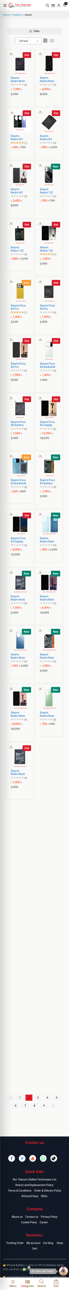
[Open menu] (5, 5)
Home (6, 15)
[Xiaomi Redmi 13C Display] (49, 232)
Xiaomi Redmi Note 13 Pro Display (18, 714)
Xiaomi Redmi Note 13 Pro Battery (47, 656)
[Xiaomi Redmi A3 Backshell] (20, 121)
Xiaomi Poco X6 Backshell (47, 365)
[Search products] (47, 5)
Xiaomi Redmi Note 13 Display (47, 598)
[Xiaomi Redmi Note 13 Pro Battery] (49, 639)
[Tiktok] (53, 1158)
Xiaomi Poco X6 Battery (18, 423)
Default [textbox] (23, 40)
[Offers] (53, 5)
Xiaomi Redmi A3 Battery (46, 137)
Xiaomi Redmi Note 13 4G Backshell (47, 714)
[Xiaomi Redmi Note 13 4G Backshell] (49, 697)
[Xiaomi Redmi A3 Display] (20, 174)
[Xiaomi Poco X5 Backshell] (20, 465)
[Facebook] (11, 1158)
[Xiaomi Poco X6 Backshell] (49, 348)
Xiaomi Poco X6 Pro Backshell (18, 307)
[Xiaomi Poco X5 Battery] (49, 465)
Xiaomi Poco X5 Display (18, 540)
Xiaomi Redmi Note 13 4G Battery (19, 772)
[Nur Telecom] (26, 5)
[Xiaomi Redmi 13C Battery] (20, 232)
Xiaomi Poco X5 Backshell (18, 482)
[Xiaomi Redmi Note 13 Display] (49, 581)
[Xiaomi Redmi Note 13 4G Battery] (20, 756)
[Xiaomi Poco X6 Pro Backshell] (20, 290)
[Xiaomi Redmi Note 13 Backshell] (49, 523)
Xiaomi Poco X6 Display (47, 423)
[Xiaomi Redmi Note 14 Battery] (20, 63)
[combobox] (28, 41)
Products (17, 15)
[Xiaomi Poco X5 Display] (20, 523)
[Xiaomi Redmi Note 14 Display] (49, 63)
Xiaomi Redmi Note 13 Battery (18, 598)
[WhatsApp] (43, 1158)
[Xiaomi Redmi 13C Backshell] (49, 174)
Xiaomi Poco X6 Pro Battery (47, 307)
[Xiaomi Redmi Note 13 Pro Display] (20, 697)
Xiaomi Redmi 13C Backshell (46, 191)
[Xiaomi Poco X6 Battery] (20, 407)
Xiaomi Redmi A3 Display (17, 191)
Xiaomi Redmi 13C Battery (17, 249)
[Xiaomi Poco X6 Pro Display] (20, 348)
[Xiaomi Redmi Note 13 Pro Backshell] (20, 639)
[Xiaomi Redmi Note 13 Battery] (20, 581)
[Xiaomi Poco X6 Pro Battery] (49, 290)
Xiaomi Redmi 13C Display (46, 249)
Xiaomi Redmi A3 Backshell (17, 137)
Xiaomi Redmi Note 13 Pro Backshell (18, 656)
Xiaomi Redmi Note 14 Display (47, 79)
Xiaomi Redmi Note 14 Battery (18, 79)
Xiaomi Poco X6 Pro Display (18, 365)
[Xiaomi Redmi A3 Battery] (49, 121)
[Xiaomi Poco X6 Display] (49, 407)
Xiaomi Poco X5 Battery (47, 482)
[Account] (59, 5)
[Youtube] (32, 1158)
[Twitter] (22, 1158)
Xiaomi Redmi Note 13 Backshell (47, 540)
